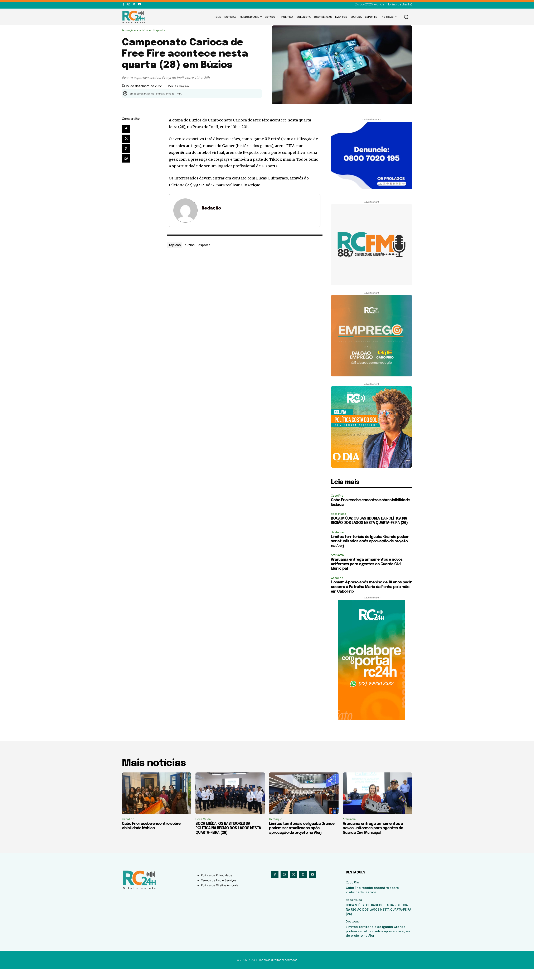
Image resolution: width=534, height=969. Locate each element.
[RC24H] (134, 17)
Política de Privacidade (216, 875)
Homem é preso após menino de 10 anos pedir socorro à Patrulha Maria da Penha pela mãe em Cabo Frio (371, 586)
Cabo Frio (337, 495)
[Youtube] (139, 4)
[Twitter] (134, 4)
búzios (190, 245)
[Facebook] (123, 4)
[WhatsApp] (126, 158)
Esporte (159, 30)
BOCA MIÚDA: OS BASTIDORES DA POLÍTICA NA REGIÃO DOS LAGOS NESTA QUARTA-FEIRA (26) (228, 828)
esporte (204, 245)
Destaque (337, 532)
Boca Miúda (338, 514)
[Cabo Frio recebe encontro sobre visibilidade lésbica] (156, 793)
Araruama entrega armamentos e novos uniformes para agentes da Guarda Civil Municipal (367, 564)
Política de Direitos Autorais (219, 885)
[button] (406, 17)
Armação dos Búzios (136, 30)
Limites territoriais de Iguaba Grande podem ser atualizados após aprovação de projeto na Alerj (370, 541)
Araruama (337, 555)
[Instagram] (128, 4)
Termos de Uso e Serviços (218, 880)
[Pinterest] (126, 148)
